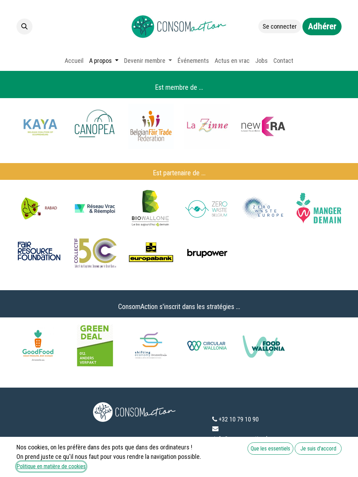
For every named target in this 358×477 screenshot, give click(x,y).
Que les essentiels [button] (270, 448)
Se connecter (280, 26)
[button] (24, 27)
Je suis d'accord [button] (318, 448)
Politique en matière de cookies (51, 466)
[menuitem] (74, 60)
